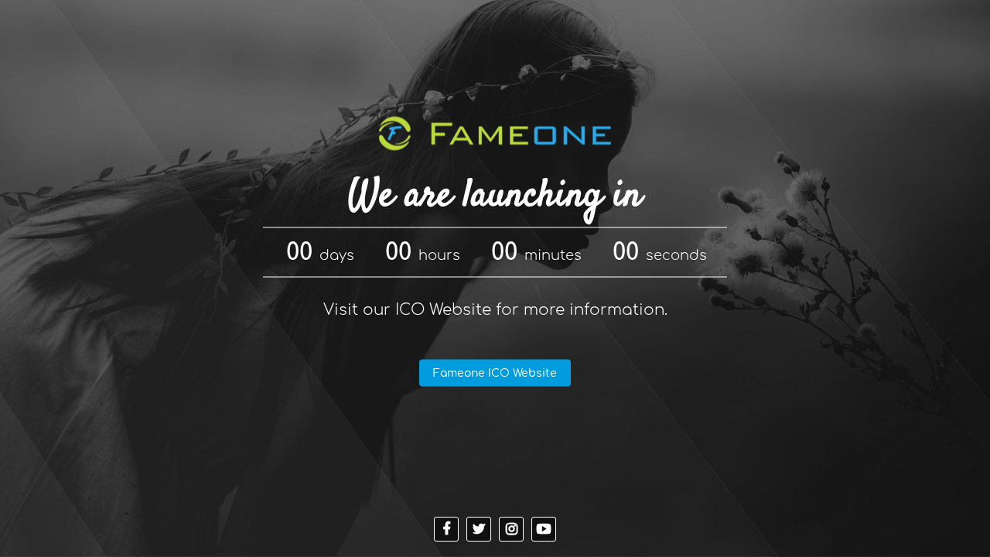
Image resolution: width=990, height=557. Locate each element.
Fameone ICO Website (495, 373)
